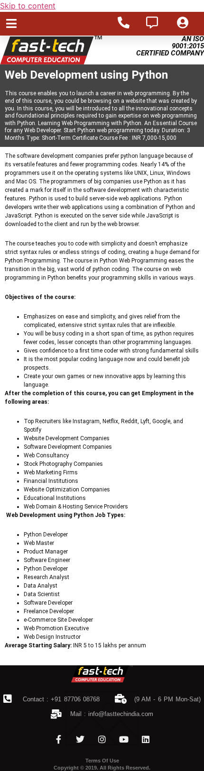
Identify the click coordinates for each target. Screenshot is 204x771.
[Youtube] (123, 739)
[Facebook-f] (58, 739)
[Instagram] (102, 739)
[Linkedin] (145, 739)
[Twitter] (80, 739)
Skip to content (28, 5)
